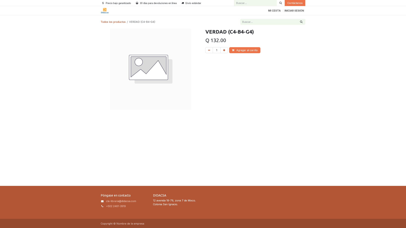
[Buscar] (281, 3)
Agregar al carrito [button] (247, 50)
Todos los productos (113, 21)
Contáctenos (295, 3)
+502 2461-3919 (116, 206)
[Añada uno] (224, 50)
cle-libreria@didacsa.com (121, 201)
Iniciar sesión (294, 10)
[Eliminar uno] (209, 50)
